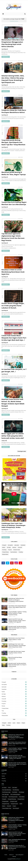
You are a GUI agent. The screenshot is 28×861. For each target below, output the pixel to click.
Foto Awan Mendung (6, 789)
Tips (14, 710)
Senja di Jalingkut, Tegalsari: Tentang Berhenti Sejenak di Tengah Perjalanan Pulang (17, 613)
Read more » (6, 56)
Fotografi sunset (14, 803)
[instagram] (16, 563)
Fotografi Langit (13, 801)
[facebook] (3, 563)
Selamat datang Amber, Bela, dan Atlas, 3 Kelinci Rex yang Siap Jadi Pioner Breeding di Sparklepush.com (12, 79)
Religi (3, 725)
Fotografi (4, 545)
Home (5, 854)
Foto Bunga (21, 792)
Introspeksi (10, 545)
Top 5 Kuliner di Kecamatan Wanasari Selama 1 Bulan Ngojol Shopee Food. (17, 606)
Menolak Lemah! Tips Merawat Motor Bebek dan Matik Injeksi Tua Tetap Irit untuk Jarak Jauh (17, 628)
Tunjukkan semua (14, 21)
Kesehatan (23, 545)
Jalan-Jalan (17, 545)
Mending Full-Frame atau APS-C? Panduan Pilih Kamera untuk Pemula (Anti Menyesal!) (17, 847)
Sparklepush (5, 49)
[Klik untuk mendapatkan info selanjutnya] (14, 480)
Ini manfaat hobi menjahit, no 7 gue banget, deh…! (13, 370)
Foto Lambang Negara (15, 794)
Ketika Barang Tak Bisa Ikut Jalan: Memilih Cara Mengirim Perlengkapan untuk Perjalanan (16, 600)
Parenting (4, 549)
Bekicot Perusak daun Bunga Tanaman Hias (15, 658)
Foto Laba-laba (5, 794)
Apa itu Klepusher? (20, 854)
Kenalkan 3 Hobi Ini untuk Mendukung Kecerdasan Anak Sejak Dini (12, 272)
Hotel (21, 803)
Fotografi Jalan (5, 801)
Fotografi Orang (5, 803)
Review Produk (17, 549)
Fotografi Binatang (12, 799)
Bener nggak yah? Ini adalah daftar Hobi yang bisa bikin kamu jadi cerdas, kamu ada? (12, 436)
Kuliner (3, 547)
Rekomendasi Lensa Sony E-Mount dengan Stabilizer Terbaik (16, 638)
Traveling (21, 552)
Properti (10, 549)
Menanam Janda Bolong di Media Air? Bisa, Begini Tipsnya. (13, 173)
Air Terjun (4, 787)
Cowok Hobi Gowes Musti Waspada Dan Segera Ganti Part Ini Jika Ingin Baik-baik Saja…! (13, 338)
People (23, 723)
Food (9, 787)
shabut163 (4, 440)
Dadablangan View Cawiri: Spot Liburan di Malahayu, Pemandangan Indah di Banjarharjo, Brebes (13, 525)
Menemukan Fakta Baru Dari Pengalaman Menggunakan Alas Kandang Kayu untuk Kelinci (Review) (12, 43)
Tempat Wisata (5, 552)
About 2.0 (11, 854)
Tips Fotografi (16, 808)
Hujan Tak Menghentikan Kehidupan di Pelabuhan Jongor (17, 840)
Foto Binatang (16, 789)
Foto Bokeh (14, 792)
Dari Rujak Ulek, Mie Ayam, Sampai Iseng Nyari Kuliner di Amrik (16, 652)
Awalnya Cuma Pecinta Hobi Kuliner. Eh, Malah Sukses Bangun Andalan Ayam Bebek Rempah (12, 402)
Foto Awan (14, 787)
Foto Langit (4, 796)
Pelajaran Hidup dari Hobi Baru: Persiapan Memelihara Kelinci (13, 111)
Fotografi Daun (21, 799)
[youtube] (20, 563)
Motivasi (14, 547)
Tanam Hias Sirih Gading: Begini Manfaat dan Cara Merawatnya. (14, 203)
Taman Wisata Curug (6, 808)
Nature (18, 723)
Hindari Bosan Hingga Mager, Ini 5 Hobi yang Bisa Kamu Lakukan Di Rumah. (12, 305)
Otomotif (20, 547)
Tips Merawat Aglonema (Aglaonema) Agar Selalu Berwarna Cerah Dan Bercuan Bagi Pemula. (12, 237)
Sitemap (14, 856)
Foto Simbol (21, 796)
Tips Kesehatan (13, 552)
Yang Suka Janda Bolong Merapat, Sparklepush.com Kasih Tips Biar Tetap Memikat (13, 142)
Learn (14, 723)
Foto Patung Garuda (13, 796)
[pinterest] (12, 563)
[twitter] (7, 563)
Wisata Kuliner (5, 554)
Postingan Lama (22, 451)
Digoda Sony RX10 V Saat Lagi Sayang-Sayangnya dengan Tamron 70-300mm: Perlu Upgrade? (17, 620)
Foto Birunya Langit (6, 792)
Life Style (9, 547)
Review (14, 706)
